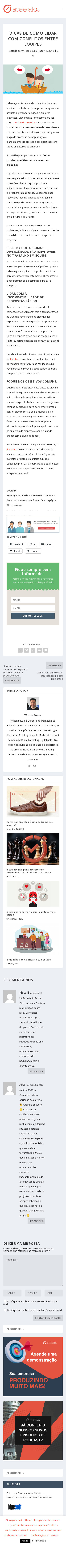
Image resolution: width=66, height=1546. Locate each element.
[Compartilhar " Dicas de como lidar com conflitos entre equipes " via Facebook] (20, 650)
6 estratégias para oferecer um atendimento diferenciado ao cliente (29, 871)
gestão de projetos (24, 122)
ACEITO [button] (25, 1541)
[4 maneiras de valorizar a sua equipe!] (33, 939)
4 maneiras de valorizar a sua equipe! (29, 959)
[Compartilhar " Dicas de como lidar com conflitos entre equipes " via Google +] (33, 650)
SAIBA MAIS (39, 1540)
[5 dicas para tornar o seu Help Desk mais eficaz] (33, 894)
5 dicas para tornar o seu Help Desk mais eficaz (31, 913)
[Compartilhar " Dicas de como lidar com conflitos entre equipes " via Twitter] (26, 650)
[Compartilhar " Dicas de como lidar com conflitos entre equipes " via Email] (46, 650)
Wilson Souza (29, 50)
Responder (36, 1071)
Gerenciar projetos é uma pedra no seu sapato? (30, 823)
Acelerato (12, 449)
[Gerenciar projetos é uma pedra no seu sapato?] (33, 801)
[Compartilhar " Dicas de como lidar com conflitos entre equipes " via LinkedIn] (39, 650)
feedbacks (15, 359)
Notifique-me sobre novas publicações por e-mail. (34, 1310)
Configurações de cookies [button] (44, 1535)
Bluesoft (39, 1492)
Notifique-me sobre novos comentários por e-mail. (30, 1302)
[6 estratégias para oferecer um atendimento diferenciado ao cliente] (33, 849)
